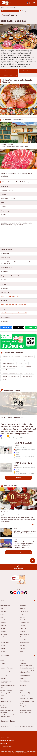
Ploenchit (3, 625)
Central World (24, 634)
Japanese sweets (25, 675)
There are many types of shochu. (11, 376)
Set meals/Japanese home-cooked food (26, 711)
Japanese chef (29, 373)
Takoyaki (23, 706)
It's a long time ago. (6, 746)
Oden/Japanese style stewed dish (6, 711)
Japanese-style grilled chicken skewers (27, 671)
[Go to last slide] (3, 96)
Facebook (6, 327)
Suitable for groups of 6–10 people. (11, 357)
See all (18, 477)
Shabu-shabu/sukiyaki (10, 11)
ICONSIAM (3, 634)
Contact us (3, 743)
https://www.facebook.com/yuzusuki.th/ (13, 305)
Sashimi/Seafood (25, 681)
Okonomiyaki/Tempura (7, 693)
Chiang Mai (23, 637)
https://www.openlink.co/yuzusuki (11, 296)
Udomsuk (3, 631)
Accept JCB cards (23, 363)
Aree (21, 614)
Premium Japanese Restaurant (6, 682)
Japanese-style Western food (7, 686)
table (22, 367)
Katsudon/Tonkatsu (6, 668)
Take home (5, 380)
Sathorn (22, 617)
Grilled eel (23, 685)
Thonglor (25, 11)
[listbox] (29, 3)
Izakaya (2, 663)
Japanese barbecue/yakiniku (26, 664)
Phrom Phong (24, 611)
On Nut (2, 620)
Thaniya (2, 648)
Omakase (23, 678)
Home (2, 8)
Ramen (22, 661)
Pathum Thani (4, 643)
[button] (3, 111)
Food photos (9, 71)
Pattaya (22, 645)
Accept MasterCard (28, 357)
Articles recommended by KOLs (24, 726)
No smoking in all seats (8, 370)
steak (2, 699)
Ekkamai (3, 611)
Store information (8, 75)
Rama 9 (22, 620)
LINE (30, 327)
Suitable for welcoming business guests (12, 373)
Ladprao (3, 640)
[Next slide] (34, 96)
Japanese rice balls (6, 690)
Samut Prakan (24, 640)
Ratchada (3, 623)
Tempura (3, 678)
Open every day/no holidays (10, 367)
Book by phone (18, 568)
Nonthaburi (3, 637)
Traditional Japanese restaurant (6, 706)
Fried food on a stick (26, 699)
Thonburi (23, 606)
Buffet (2, 696)
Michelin (22, 696)
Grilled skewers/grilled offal (27, 702)
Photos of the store (27, 71)
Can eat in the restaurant (9, 363)
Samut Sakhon (24, 643)
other (21, 651)
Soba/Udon (3, 675)
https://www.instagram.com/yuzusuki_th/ (14, 313)
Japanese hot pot (5, 701)
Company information (7, 741)
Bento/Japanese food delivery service (7, 715)
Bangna (2, 628)
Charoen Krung (5, 606)
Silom (2, 617)
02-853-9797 (11, 15)
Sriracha (22, 631)
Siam (2, 608)
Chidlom (22, 625)
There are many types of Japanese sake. (25, 360)
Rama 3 (22, 648)
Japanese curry (5, 671)
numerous (23, 628)
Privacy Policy (4, 738)
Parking (29, 367)
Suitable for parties (27, 376)
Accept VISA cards (7, 360)
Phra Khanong (24, 623)
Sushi (2, 661)
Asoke (2, 614)
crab (21, 690)
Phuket (2, 645)
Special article (4, 726)
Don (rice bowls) (25, 693)
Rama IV (3, 651)
